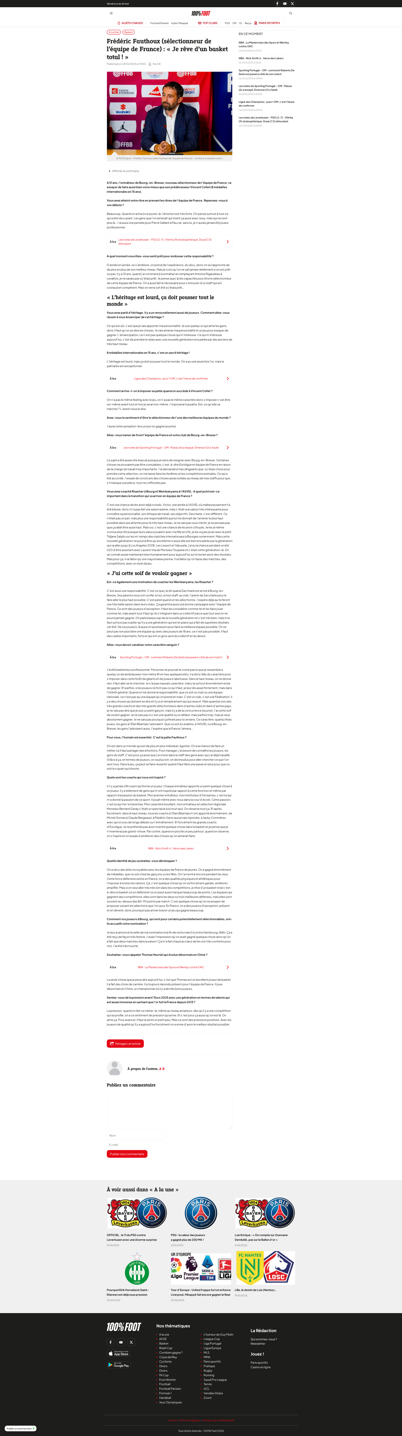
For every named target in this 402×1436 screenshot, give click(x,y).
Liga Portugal (212, 1343)
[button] (290, 13)
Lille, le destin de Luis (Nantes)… (256, 1289)
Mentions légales (190, 1420)
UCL (206, 1388)
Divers (163, 1366)
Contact (173, 1420)
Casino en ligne (261, 1367)
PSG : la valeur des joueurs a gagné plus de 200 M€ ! (188, 1237)
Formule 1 (165, 1393)
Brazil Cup (165, 1348)
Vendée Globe (213, 1393)
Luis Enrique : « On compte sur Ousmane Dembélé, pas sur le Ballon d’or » (261, 1237)
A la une (114, 32)
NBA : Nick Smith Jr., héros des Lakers (261, 58)
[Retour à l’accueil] (201, 13)
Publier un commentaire (19, 1428)
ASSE (163, 1339)
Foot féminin (167, 1379)
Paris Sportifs (269, 23)
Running (209, 1375)
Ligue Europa (212, 1348)
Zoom (208, 1397)
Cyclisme (165, 1361)
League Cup (212, 1339)
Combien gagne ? (171, 1352)
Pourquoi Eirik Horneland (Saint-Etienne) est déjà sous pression (128, 1292)
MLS (206, 1352)
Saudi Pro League (215, 1379)
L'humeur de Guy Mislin (218, 1334)
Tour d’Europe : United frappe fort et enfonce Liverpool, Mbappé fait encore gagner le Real (201, 1292)
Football (164, 1384)
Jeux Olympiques (170, 1402)
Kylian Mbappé (179, 23)
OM (234, 23)
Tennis (208, 1384)
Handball (165, 1397)
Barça (248, 23)
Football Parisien (159, 23)
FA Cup (164, 1375)
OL (240, 23)
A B (161, 1069)
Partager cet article (128, 1043)
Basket (128, 32)
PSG (227, 23)
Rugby (208, 1370)
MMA (207, 1357)
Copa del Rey (168, 1357)
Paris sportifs (212, 1361)
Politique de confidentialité (218, 1420)
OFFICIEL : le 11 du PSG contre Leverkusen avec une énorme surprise (132, 1237)
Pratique (209, 1366)
